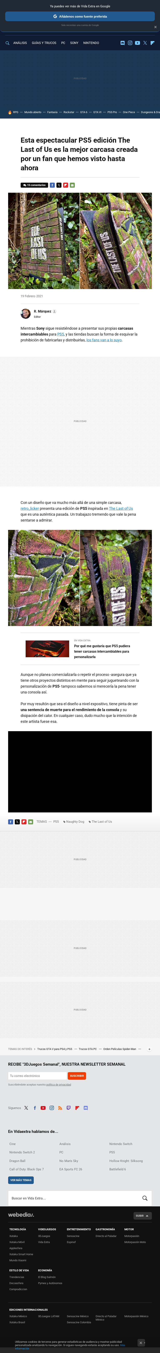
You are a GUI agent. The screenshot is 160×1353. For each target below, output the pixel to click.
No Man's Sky (68, 1161)
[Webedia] (21, 1214)
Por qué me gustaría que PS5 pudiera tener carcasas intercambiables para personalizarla (102, 651)
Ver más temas (20, 1180)
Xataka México (18, 1316)
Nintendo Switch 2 (22, 1152)
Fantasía (52, 112)
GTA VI (97, 112)
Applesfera (15, 1248)
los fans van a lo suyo (104, 340)
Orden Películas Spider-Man (120, 1049)
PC (63, 43)
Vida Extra (44, 1242)
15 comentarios (36, 185)
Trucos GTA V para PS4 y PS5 (55, 1049)
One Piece (129, 112)
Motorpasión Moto (135, 1242)
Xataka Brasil (17, 1322)
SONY (74, 43)
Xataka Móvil (17, 1242)
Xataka (13, 1236)
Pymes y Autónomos (50, 1283)
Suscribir (77, 1075)
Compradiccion (18, 1289)
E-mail (72, 185)
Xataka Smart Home (21, 1254)
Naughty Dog (75, 822)
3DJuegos (44, 1236)
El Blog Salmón (47, 1277)
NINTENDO (91, 43)
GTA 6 (83, 112)
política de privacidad (58, 1084)
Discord (122, 42)
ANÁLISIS (20, 43)
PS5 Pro (112, 112)
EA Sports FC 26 (70, 1169)
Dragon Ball (17, 1161)
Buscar (145, 1198)
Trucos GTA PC (88, 1049)
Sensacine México (78, 1316)
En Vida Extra (82, 640)
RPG (15, 112)
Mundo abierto (32, 112)
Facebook (52, 185)
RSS (60, 1107)
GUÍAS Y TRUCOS (44, 43)
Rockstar (69, 112)
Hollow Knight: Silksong (126, 1161)
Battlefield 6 (117, 1169)
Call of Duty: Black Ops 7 (26, 1169)
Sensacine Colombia (79, 1322)
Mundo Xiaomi (17, 1260)
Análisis (65, 1144)
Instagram (130, 42)
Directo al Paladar (106, 1236)
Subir (140, 1215)
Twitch (68, 1107)
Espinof (71, 1242)
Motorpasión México (136, 1316)
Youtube (137, 42)
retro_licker (30, 508)
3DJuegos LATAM (48, 1316)
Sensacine (73, 1236)
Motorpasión (131, 1236)
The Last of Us (121, 508)
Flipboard (152, 42)
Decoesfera (16, 1283)
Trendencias (16, 1277)
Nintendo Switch (120, 1144)
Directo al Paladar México (106, 1318)
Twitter (145, 42)
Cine (12, 1144)
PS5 (60, 334)
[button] (45, 311)
